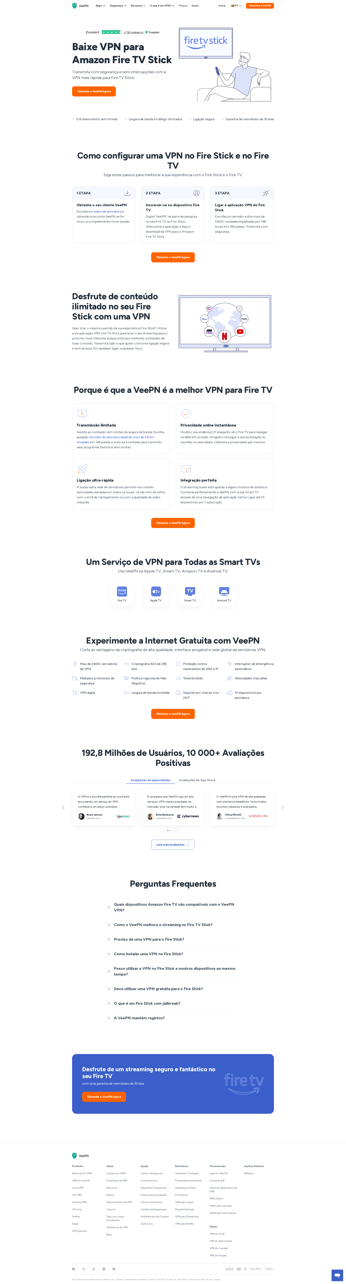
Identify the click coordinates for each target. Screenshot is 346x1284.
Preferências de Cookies (155, 1216)
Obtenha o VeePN (260, 5)
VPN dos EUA (217, 1233)
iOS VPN (76, 1195)
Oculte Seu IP (217, 1180)
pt (236, 5)
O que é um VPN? (160, 5)
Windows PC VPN (82, 1173)
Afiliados (249, 1173)
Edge (75, 1223)
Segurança (116, 5)
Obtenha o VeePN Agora (94, 91)
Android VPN (79, 1202)
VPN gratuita (79, 1231)
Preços (183, 5)
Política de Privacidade (154, 1195)
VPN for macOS (81, 1180)
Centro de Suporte (152, 1173)
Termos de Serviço (151, 1202)
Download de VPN (117, 1180)
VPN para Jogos (184, 1202)
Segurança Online (185, 1187)
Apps (99, 5)
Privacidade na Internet (188, 1180)
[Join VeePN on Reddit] (104, 1269)
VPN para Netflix (184, 1223)
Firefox (76, 1216)
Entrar (222, 5)
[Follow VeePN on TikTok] (94, 1269)
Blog (109, 1234)
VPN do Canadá (219, 1248)
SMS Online (216, 1198)
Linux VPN (77, 1187)
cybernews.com (151, 791)
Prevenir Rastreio (184, 1209)
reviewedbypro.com (223, 791)
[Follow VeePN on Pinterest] (114, 1269)
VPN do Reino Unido (221, 1241)
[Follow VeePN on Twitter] (83, 1269)
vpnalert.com (80, 791)
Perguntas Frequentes (153, 1187)
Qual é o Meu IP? (219, 1173)
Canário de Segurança (154, 1209)
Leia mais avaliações (170, 844)
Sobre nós (147, 1223)
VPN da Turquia (218, 1255)
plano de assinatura (107, 211)
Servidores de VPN (117, 1227)
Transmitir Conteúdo (187, 1173)
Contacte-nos (149, 1180)
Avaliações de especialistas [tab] (150, 780)
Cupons (111, 1209)
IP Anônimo (181, 1195)
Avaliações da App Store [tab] (197, 780)
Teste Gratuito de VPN (119, 1202)
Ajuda (195, 5)
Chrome (76, 1209)
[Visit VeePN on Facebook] (73, 1269)
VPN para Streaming (187, 1216)
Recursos (136, 5)
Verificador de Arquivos (223, 1213)
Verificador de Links (221, 1205)
